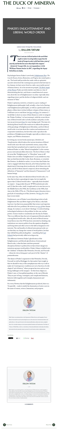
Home (19, 8)
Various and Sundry (37, 46)
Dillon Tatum (30, 49)
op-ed (40, 206)
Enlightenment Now (40, 75)
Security (23, 46)
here (31, 112)
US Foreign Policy (29, 46)
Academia (19, 46)
